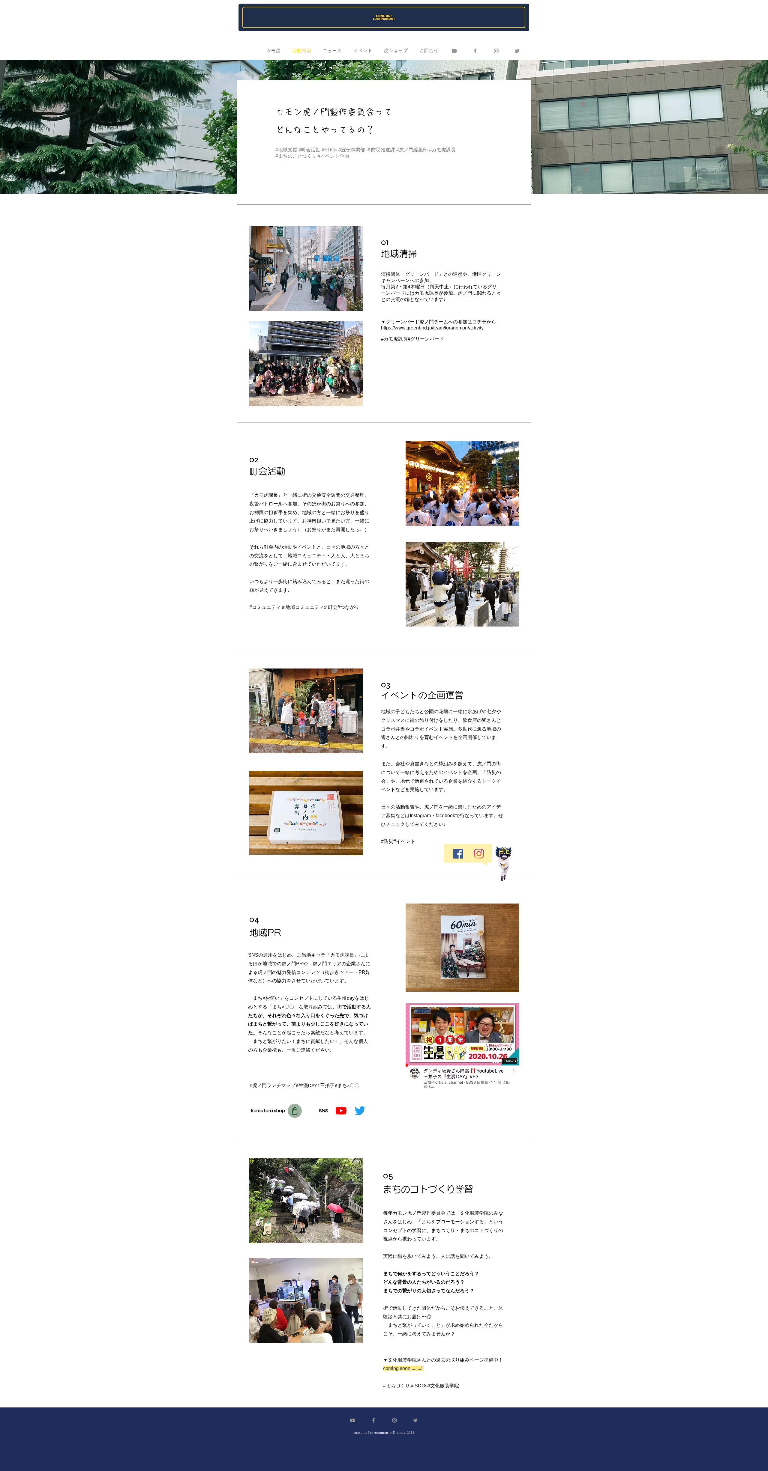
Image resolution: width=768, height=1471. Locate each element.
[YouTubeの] (341, 1110)
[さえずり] (360, 1110)
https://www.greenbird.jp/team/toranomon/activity (432, 327)
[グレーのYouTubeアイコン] (454, 51)
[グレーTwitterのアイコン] (517, 51)
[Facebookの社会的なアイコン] (458, 854)
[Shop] (295, 1111)
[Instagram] (479, 854)
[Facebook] (475, 51)
